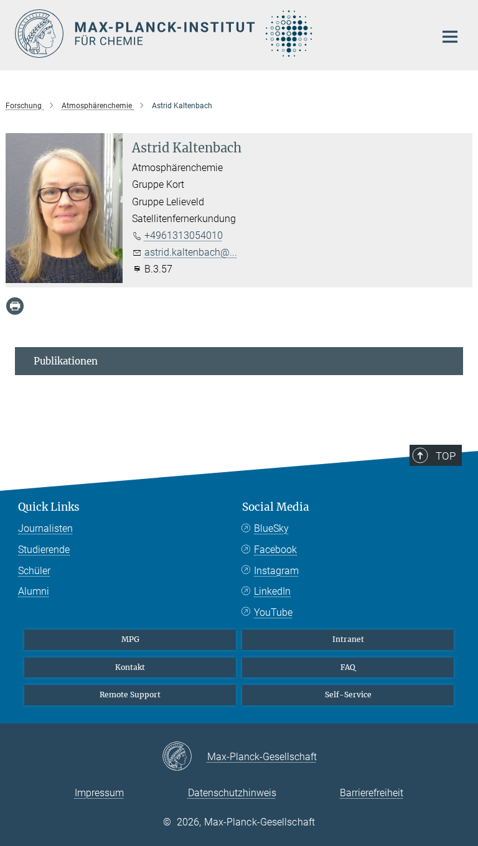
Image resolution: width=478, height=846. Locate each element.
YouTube (273, 612)
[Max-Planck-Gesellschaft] (184, 757)
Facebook (275, 549)
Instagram (276, 571)
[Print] (15, 306)
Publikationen (66, 361)
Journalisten (45, 528)
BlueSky (271, 528)
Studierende (44, 549)
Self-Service (348, 694)
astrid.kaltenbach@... (190, 252)
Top (446, 456)
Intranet (348, 639)
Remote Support (130, 694)
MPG (130, 639)
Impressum (99, 793)
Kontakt (130, 667)
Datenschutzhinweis (232, 793)
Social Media (275, 507)
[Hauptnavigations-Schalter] (450, 36)
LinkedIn (272, 591)
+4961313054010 (183, 235)
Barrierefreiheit (371, 793)
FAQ (347, 667)
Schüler (34, 571)
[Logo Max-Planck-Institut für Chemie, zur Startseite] (217, 33)
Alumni (33, 591)
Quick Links (49, 507)
